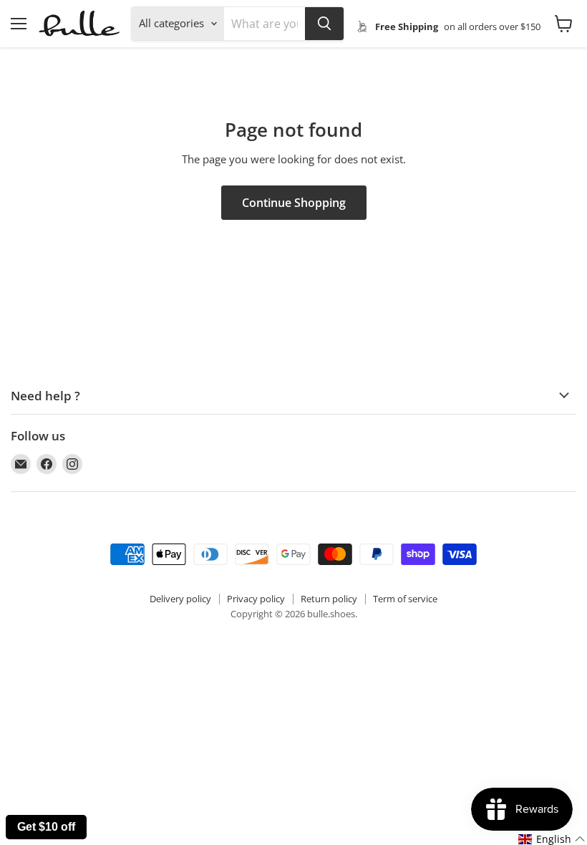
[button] (552, 839)
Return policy (329, 598)
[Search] (324, 23)
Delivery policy (180, 598)
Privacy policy (256, 598)
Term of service (405, 598)
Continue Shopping (294, 203)
